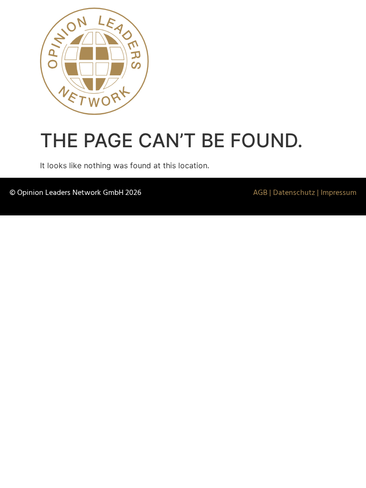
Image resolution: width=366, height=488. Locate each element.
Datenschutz (294, 193)
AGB (260, 193)
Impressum (338, 193)
